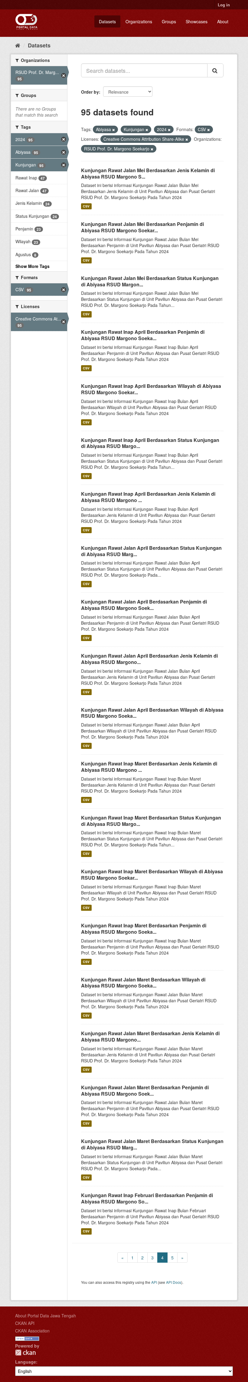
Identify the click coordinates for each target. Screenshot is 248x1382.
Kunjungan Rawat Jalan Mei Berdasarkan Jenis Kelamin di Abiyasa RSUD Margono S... (148, 173)
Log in (224, 5)
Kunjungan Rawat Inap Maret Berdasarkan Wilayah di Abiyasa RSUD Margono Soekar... (152, 874)
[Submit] (215, 70)
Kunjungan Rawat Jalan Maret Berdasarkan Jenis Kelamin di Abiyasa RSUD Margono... (150, 1036)
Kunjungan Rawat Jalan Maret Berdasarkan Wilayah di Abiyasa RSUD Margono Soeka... (143, 982)
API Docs (173, 1282)
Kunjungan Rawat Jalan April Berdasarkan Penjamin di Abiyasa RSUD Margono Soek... (144, 604)
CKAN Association (32, 1331)
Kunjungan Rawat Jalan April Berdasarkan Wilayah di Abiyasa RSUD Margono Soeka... (152, 713)
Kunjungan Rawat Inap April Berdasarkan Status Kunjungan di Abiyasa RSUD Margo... (150, 443)
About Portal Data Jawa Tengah (45, 1316)
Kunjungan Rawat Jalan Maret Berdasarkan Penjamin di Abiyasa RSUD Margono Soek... (145, 1090)
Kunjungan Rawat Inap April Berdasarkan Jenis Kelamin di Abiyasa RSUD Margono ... (148, 497)
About (222, 21)
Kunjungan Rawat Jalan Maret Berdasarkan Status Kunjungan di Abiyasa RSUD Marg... (152, 1144)
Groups (169, 21)
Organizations (139, 21)
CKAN (25, 1352)
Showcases (196, 21)
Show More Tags (32, 266)
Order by (90, 92)
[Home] (17, 45)
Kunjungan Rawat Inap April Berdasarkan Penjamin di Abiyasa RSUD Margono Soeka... (142, 335)
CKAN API (24, 1323)
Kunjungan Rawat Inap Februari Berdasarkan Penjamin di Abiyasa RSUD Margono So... (147, 1198)
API (154, 1282)
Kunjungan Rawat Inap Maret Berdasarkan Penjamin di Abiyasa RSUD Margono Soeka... (143, 928)
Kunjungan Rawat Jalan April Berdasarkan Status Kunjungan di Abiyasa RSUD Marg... (151, 551)
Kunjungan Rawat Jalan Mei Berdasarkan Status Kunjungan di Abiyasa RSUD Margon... (150, 281)
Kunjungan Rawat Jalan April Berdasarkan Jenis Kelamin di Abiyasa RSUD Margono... (149, 658)
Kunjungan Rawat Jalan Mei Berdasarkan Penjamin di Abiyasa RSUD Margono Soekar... (142, 227)
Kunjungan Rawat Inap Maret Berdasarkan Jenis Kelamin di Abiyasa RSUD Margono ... (149, 766)
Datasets (107, 21)
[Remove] (113, 129)
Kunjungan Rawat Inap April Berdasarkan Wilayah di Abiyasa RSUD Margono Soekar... (151, 389)
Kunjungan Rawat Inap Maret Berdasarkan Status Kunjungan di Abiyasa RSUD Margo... (151, 820)
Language (25, 1362)
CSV (86, 206)
